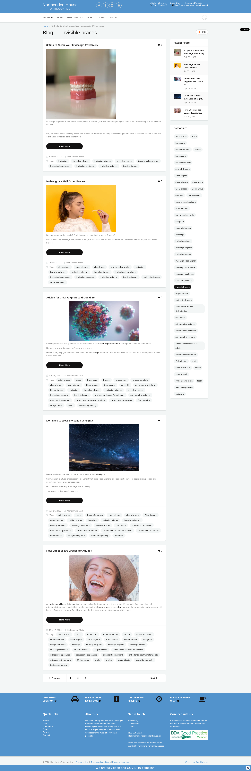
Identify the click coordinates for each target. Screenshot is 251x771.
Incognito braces (58, 644)
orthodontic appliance (140, 395)
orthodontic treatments (121, 400)
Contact (114, 17)
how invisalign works (120, 267)
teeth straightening (87, 405)
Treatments (74, 17)
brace (78, 380)
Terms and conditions (101, 762)
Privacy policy (82, 762)
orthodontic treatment (60, 400)
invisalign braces (124, 161)
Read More (64, 146)
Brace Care (175, 3)
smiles (109, 660)
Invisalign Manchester (60, 166)
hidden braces (56, 390)
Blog (90, 17)
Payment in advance (121, 762)
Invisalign (62, 161)
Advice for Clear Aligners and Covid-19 (194, 81)
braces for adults (140, 380)
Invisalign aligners (102, 161)
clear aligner (64, 267)
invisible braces (130, 166)
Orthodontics (144, 400)
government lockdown (145, 385)
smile (97, 660)
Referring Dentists (193, 3)
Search (46, 720)
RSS (203, 32)
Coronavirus (109, 385)
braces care (121, 380)
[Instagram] (112, 5)
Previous (56, 678)
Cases (101, 17)
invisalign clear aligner (148, 161)
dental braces (56, 520)
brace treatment (110, 634)
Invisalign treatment (85, 166)
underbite (119, 535)
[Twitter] (99, 5)
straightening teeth (76, 535)
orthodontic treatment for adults (90, 400)
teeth (70, 405)
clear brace (99, 267)
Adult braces (64, 380)
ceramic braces (57, 639)
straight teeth (56, 405)
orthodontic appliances (60, 530)
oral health (121, 525)
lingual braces (103, 607)
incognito (147, 639)
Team (60, 17)
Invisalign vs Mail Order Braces (192, 66)
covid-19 (125, 385)
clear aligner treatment (109, 343)
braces (106, 380)
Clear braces (92, 385)
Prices (45, 729)
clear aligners (82, 267)
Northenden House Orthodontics (109, 395)
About (46, 17)
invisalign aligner (80, 161)
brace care (92, 380)
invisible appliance (109, 166)
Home (45, 26)
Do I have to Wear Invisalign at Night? (193, 97)
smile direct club (57, 282)
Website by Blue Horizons (196, 762)
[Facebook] (106, 5)
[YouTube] (119, 5)
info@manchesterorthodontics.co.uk (191, 5)
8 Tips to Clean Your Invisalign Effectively (194, 52)
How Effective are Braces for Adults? (193, 111)
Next (152, 678)
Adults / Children (158, 3)
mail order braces (152, 277)
